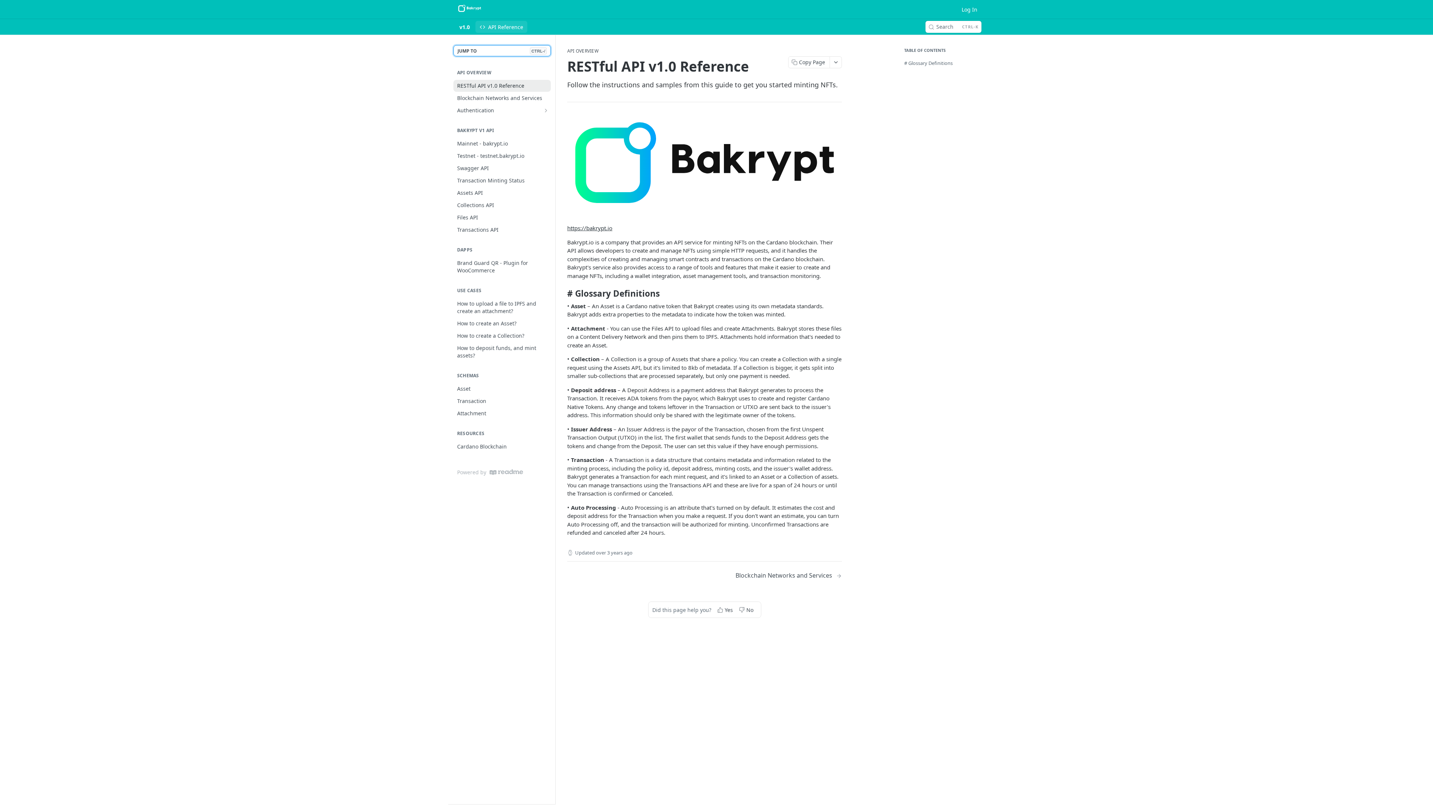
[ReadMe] (506, 472)
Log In (969, 9)
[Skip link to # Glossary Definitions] (562, 294)
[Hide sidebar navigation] (553, 419)
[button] (704, 165)
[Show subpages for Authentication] (546, 110)
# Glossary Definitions (928, 63)
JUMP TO (501, 51)
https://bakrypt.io (589, 228)
